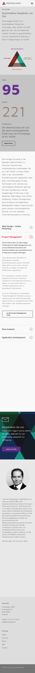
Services (5, 638)
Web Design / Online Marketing (11, 227)
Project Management (12, 237)
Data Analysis (8, 329)
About (4, 641)
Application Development (13, 337)
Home (4, 634)
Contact (4, 648)
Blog (3, 644)
